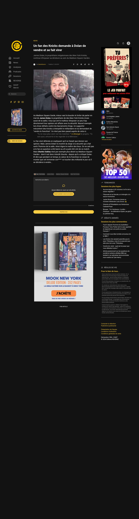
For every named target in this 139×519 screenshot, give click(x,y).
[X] (92, 64)
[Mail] (88, 64)
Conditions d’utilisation (108, 331)
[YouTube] (22, 102)
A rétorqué (75, 134)
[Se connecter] (128, 43)
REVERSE (17, 81)
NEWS (35, 41)
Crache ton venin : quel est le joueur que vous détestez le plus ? (116, 247)
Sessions (17, 76)
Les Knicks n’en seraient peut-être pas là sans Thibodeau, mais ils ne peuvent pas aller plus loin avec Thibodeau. (116, 241)
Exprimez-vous (63, 212)
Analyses (17, 67)
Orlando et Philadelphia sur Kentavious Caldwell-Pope (116, 205)
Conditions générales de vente (111, 334)
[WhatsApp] (77, 64)
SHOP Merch (16, 86)
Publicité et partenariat (108, 326)
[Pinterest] (81, 64)
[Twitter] (14, 102)
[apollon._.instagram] (18, 102)
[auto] (118, 43)
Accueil (16, 58)
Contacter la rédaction (108, 324)
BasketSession (42, 64)
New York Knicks (75, 174)
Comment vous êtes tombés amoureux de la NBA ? (117, 235)
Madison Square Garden (62, 174)
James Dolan (50, 174)
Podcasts (17, 72)
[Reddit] (85, 64)
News (15, 62)
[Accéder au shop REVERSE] (123, 43)
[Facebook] (73, 64)
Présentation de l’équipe (109, 329)
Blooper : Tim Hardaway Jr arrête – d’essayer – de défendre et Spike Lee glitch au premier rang (117, 211)
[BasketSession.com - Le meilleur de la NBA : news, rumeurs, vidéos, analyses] (17, 46)
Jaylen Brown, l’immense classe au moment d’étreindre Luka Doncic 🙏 (115, 200)
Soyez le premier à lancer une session (63, 194)
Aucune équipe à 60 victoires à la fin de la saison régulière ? (117, 190)
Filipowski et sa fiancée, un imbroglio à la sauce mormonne (116, 195)
